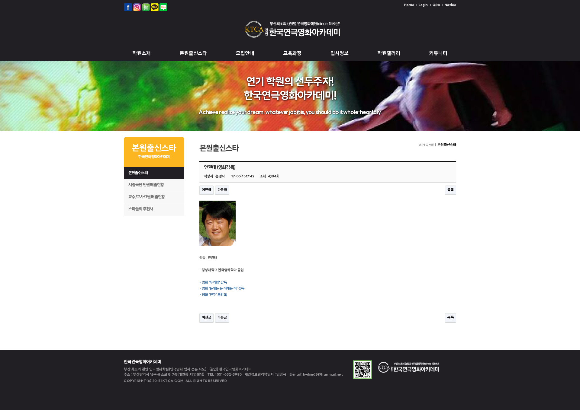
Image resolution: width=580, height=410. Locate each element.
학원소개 (142, 53)
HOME (428, 145)
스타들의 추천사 (140, 209)
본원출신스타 (193, 53)
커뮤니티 (438, 53)
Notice (450, 5)
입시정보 (339, 53)
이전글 (206, 190)
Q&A (436, 5)
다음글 (222, 190)
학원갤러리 (389, 53)
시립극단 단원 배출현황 (146, 185)
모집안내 (245, 53)
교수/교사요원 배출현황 (146, 197)
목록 (450, 190)
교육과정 (292, 53)
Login (423, 5)
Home (409, 5)
